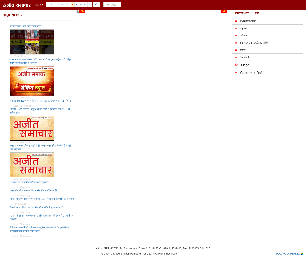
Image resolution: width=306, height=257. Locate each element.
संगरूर (242, 50)
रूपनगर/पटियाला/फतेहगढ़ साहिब (254, 42)
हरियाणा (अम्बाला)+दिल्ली (251, 72)
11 (85, 4)
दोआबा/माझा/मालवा (248, 21)
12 (90, 4)
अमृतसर (243, 28)
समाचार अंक (242, 13)
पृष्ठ (257, 13)
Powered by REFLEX (288, 253)
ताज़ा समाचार (12, 14)
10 (80, 4)
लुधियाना (244, 35)
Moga (245, 64)
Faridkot (244, 57)
